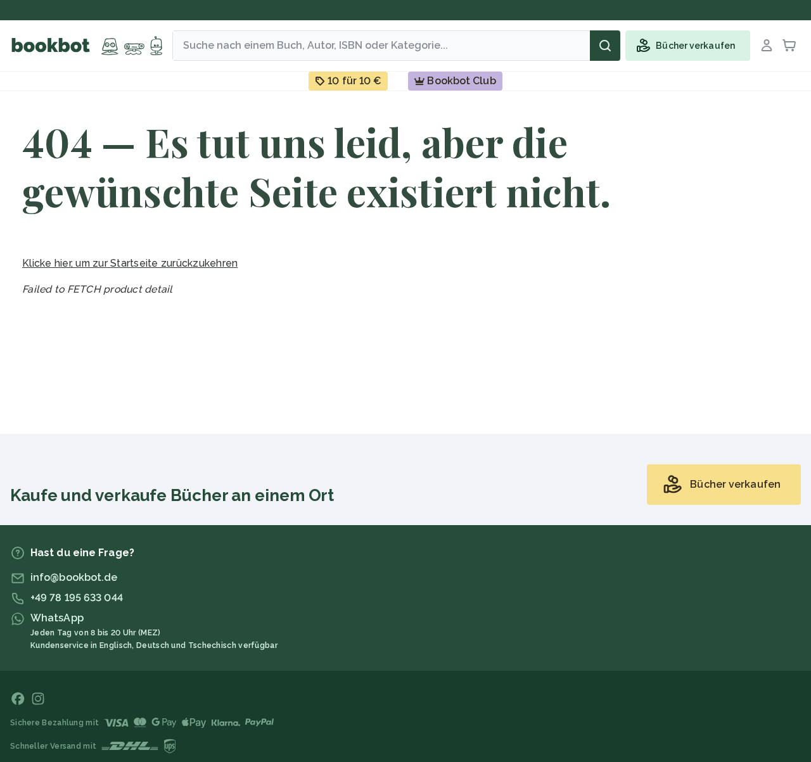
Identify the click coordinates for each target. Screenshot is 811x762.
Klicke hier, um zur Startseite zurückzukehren (130, 263)
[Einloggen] (766, 45)
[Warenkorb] (789, 45)
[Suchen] (605, 45)
